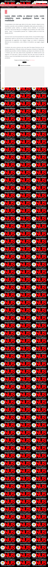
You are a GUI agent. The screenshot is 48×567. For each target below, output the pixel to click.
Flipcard (6, 5)
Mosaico (14, 5)
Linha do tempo (31, 5)
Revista (10, 5)
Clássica (2, 5)
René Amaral (32, 60)
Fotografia (25, 5)
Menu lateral (19, 5)
